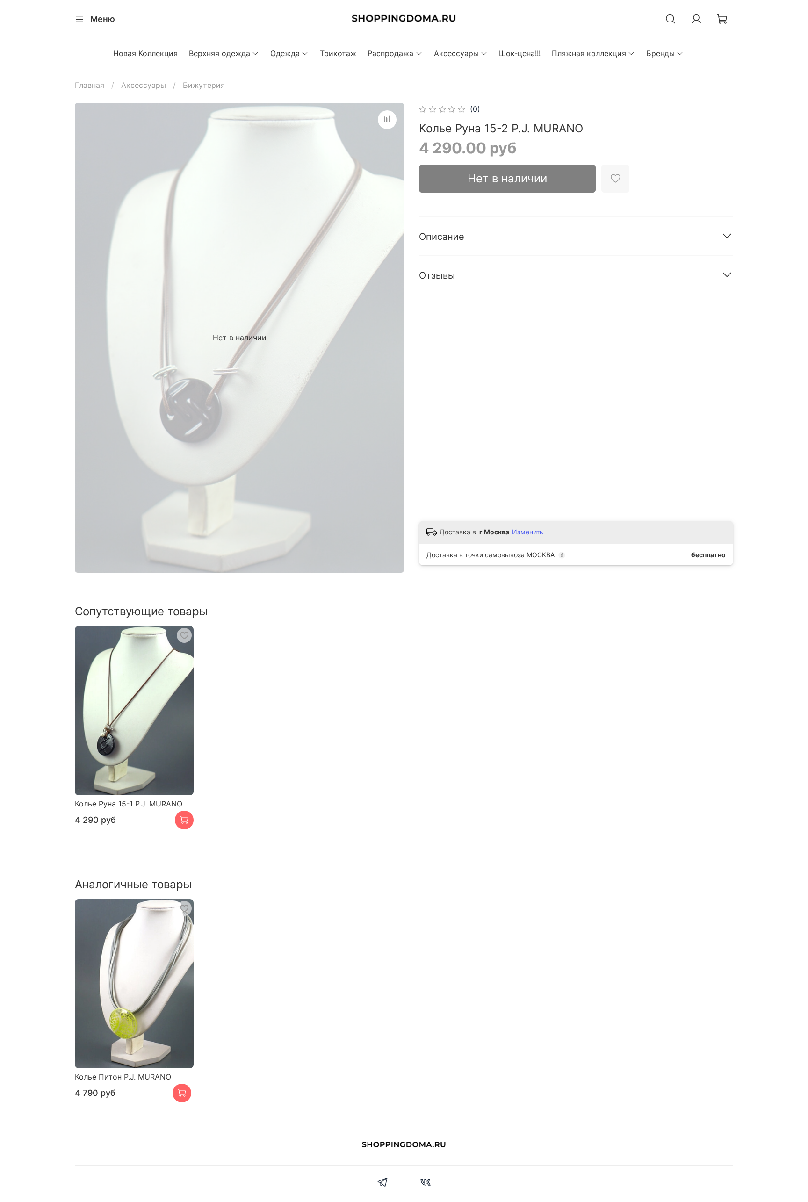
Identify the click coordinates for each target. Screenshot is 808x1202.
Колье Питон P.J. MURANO (123, 1076)
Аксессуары (456, 53)
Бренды (660, 53)
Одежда (285, 53)
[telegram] (382, 1183)
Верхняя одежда (219, 53)
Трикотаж (338, 53)
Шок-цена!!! (520, 53)
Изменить (527, 532)
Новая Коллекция (145, 53)
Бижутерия (204, 85)
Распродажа (390, 53)
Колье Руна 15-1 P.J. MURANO (128, 803)
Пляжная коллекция (589, 53)
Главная (89, 85)
